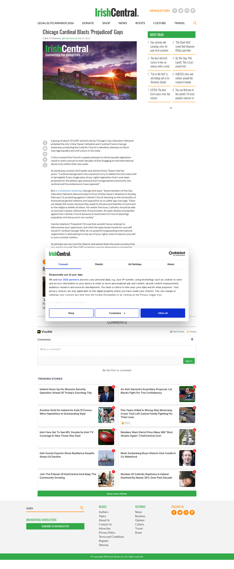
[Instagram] (186, 10)
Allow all (163, 313)
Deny (71, 313)
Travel (139, 528)
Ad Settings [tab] (135, 264)
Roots (138, 532)
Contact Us (105, 524)
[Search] (194, 23)
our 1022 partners (68, 279)
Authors (103, 512)
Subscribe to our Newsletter (55, 526)
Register (104, 540)
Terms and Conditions (111, 536)
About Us (104, 520)
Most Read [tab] (157, 34)
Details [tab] (99, 264)
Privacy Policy (107, 532)
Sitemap (103, 545)
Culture (139, 524)
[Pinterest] (192, 10)
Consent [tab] (63, 264)
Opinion (139, 520)
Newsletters (160, 10)
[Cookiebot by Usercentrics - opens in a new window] (171, 253)
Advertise (104, 528)
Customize (115, 313)
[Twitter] (180, 10)
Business (140, 516)
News (138, 512)
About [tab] (170, 264)
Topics (102, 516)
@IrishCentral (69, 38)
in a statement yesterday (68, 190)
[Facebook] (174, 10)
